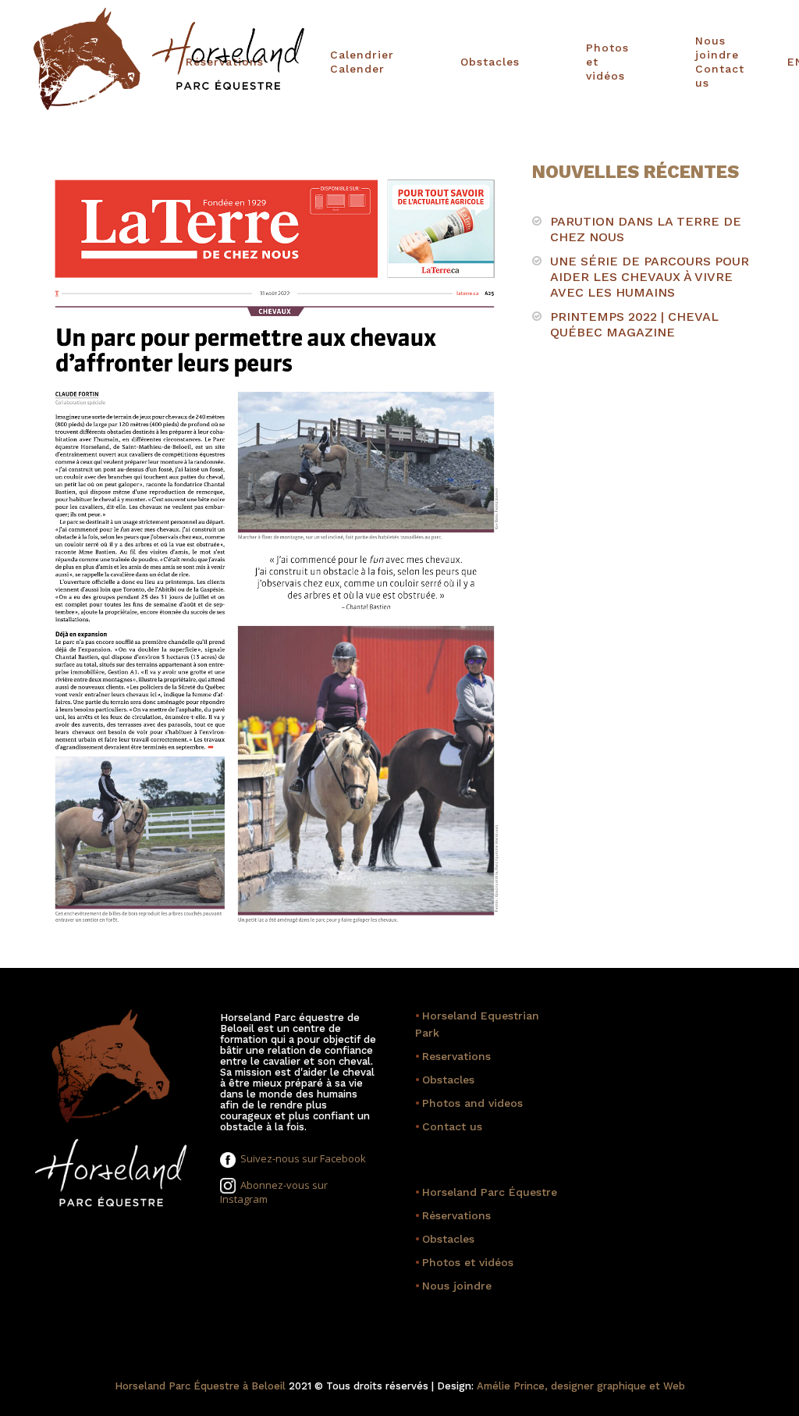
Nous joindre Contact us (709, 62)
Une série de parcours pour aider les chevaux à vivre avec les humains (649, 277)
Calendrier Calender (333, 62)
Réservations (453, 1215)
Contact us (448, 1126)
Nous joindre (453, 1285)
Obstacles (468, 62)
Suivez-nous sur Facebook (301, 1158)
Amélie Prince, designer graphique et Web (581, 1386)
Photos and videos (469, 1103)
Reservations (453, 1056)
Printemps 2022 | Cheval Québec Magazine (634, 324)
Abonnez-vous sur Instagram (274, 1192)
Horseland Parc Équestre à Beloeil (200, 1386)
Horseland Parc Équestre (486, 1192)
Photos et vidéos (592, 62)
